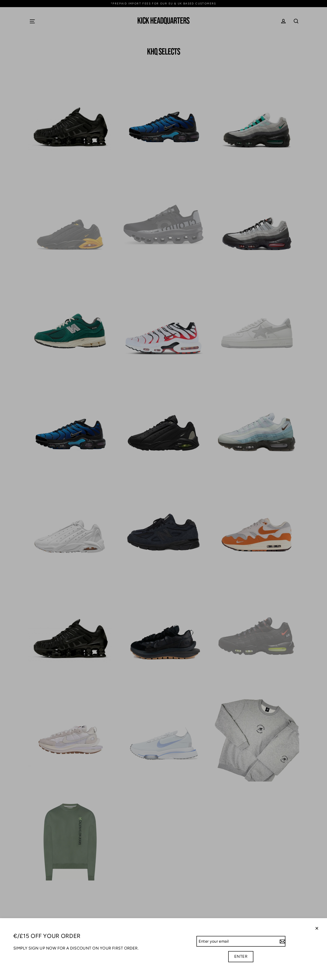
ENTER (240, 956)
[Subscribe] (281, 941)
